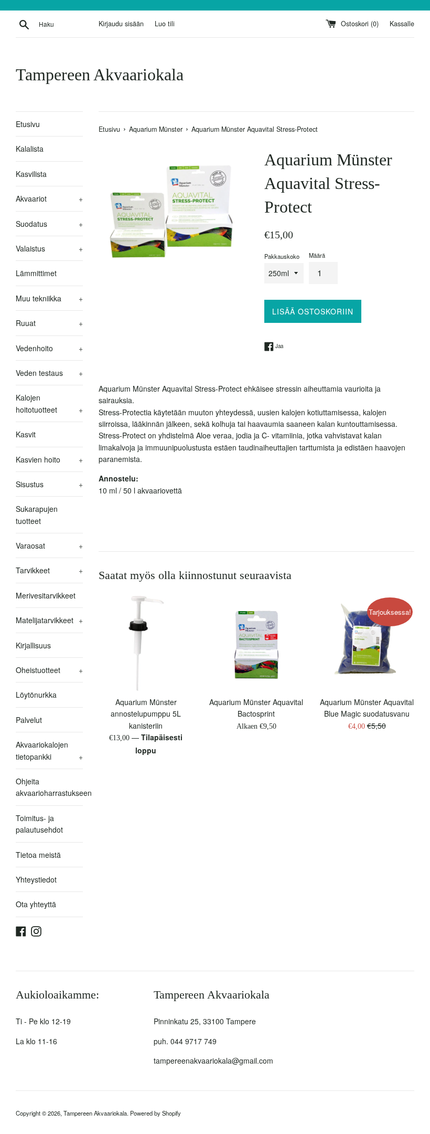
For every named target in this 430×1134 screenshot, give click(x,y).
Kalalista (30, 148)
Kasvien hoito (49, 459)
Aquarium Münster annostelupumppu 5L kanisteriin (146, 714)
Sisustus (49, 484)
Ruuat (49, 323)
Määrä (317, 255)
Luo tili (165, 23)
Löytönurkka (36, 694)
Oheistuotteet (49, 670)
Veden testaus (49, 373)
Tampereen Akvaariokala (100, 74)
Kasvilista (31, 174)
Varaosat (49, 545)
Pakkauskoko (281, 256)
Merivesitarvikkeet (46, 595)
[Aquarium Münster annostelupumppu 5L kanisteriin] (146, 643)
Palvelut (29, 720)
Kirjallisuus (33, 645)
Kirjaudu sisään (121, 23)
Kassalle (402, 23)
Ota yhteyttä (36, 904)
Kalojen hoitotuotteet (49, 403)
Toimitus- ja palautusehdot (39, 824)
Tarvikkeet (49, 570)
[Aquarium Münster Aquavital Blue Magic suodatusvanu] (366, 643)
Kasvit (26, 434)
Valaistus (49, 248)
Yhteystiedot (36, 879)
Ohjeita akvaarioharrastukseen (49, 787)
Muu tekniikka (49, 298)
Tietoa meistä (38, 854)
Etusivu (28, 124)
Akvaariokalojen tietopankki (49, 750)
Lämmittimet (36, 273)
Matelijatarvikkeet (49, 620)
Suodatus (49, 223)
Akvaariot (49, 198)
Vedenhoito (49, 348)
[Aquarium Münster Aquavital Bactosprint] (256, 643)
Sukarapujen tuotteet (37, 514)
